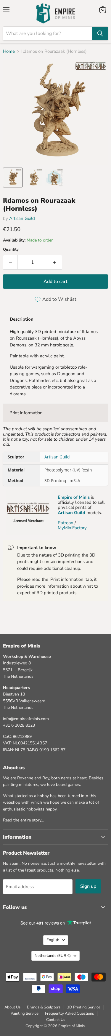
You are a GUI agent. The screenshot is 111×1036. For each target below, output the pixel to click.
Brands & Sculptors (43, 1007)
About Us (12, 1007)
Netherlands (53, 955)
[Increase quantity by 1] (55, 262)
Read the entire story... (23, 820)
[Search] (100, 33)
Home (9, 51)
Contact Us (55, 1019)
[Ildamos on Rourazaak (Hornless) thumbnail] (12, 177)
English (52, 940)
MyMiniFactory (72, 528)
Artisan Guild (22, 218)
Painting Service (24, 1013)
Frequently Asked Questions (69, 1013)
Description (21, 319)
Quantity (11, 249)
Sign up (88, 886)
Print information (26, 413)
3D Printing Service (83, 1007)
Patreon (65, 523)
